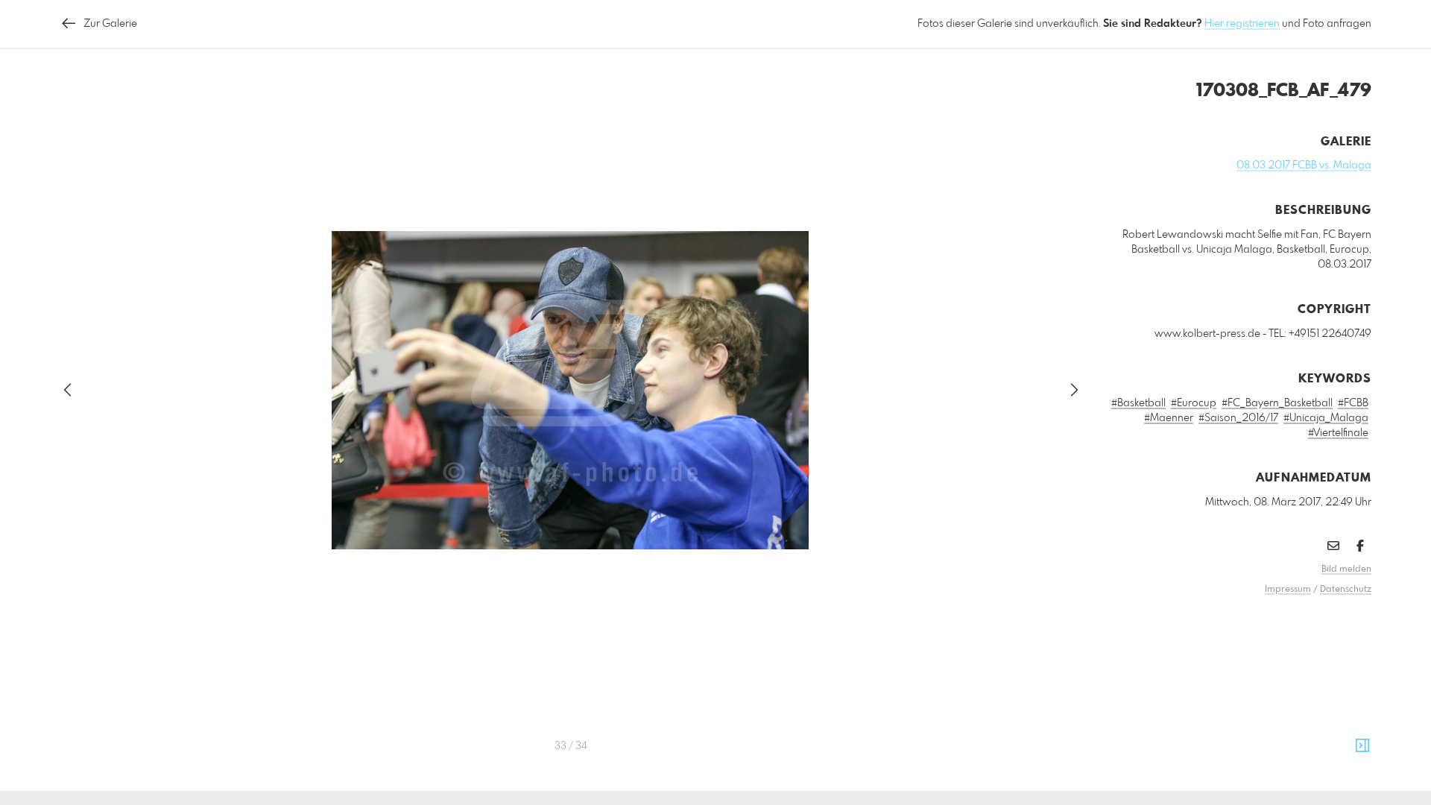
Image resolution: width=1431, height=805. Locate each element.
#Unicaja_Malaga (1325, 418)
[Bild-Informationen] (1362, 746)
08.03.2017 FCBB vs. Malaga (1303, 165)
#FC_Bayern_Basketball (1277, 403)
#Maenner (1168, 418)
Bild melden (1346, 569)
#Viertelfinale (1338, 433)
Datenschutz (1345, 589)
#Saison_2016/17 (1238, 418)
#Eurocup (1193, 403)
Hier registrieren (1242, 24)
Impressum (1288, 589)
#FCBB (1353, 403)
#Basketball (1138, 403)
